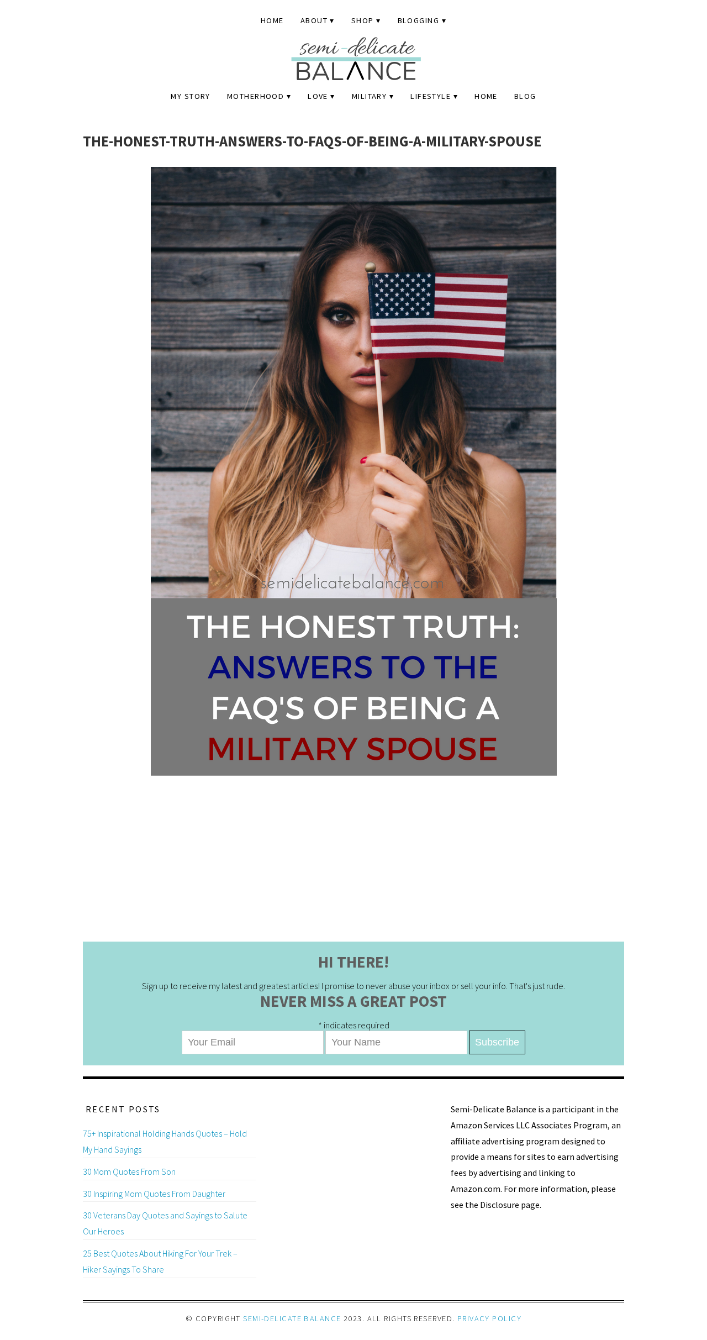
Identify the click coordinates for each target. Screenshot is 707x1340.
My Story (190, 96)
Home (272, 20)
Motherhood (255, 96)
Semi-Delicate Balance (292, 1318)
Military (369, 96)
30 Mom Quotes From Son (129, 1171)
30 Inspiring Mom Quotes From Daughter (154, 1193)
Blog (525, 96)
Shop (362, 20)
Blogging (419, 20)
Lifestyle (430, 96)
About (314, 20)
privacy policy (489, 1318)
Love (318, 96)
